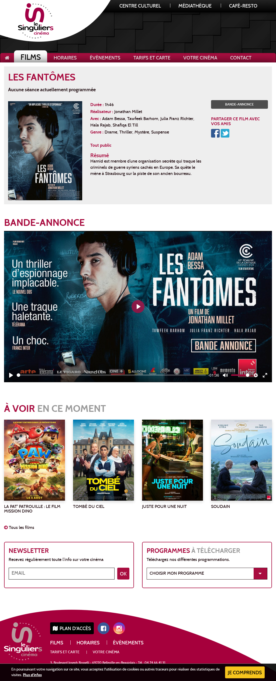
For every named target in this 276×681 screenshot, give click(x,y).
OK (123, 574)
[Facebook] (215, 133)
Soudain (220, 507)
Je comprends (245, 673)
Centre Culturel (140, 6)
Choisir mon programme (177, 573)
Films (30, 58)
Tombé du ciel (88, 507)
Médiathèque (195, 6)
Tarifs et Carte (151, 58)
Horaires (65, 58)
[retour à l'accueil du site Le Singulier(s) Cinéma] (7, 57)
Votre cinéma (200, 58)
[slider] (111, 375)
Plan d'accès (74, 628)
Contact (240, 58)
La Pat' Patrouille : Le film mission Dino (32, 509)
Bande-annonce (239, 105)
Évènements (105, 58)
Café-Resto (243, 6)
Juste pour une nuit (164, 507)
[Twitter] (225, 133)
